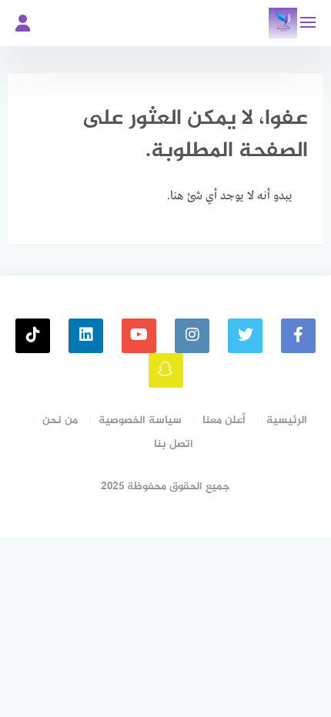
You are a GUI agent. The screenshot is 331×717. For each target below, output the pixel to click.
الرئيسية (286, 420)
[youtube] (139, 335)
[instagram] (192, 335)
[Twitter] (245, 335)
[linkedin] (86, 335)
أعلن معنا (224, 420)
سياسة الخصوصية (140, 420)
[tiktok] (32, 335)
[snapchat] (166, 370)
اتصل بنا (173, 444)
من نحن (60, 420)
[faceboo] (298, 335)
